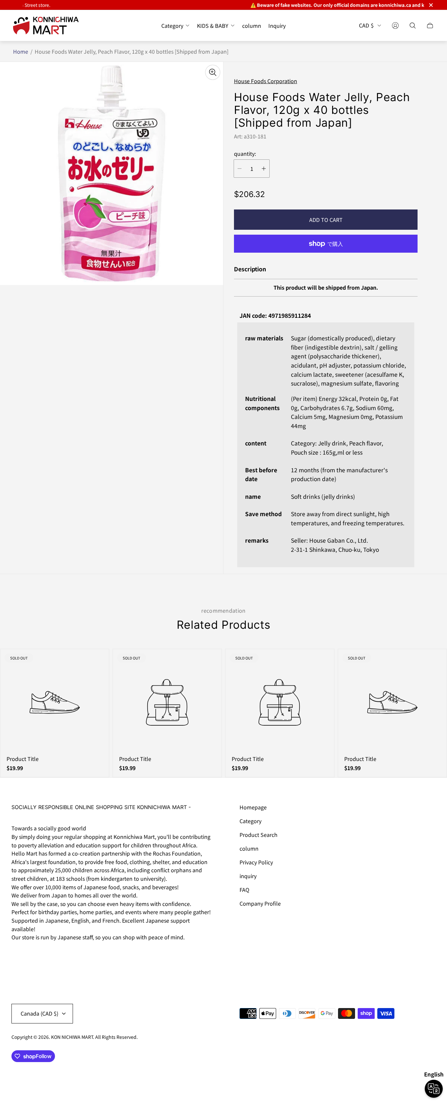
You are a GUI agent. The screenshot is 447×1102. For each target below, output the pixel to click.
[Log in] (395, 25)
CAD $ (366, 25)
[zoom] (213, 72)
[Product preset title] (55, 702)
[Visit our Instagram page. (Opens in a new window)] (18, 955)
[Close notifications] (431, 5)
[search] (412, 25)
